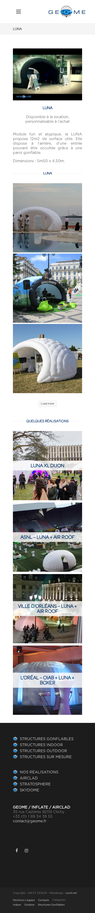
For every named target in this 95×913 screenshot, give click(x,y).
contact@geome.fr (29, 821)
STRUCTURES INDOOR (41, 745)
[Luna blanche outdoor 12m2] (47, 217)
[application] (47, 74)
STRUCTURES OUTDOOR (43, 751)
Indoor (17, 905)
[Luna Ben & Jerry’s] (47, 288)
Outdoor (29, 905)
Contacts (43, 900)
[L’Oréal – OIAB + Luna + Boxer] (47, 680)
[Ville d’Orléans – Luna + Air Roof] (47, 608)
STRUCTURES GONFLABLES (47, 739)
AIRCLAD (29, 778)
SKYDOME (29, 790)
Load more (47, 403)
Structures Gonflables (51, 905)
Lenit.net (71, 893)
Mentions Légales (24, 900)
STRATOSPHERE (35, 784)
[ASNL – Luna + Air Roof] (47, 537)
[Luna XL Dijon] (47, 465)
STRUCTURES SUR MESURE (46, 757)
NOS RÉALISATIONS (39, 772)
